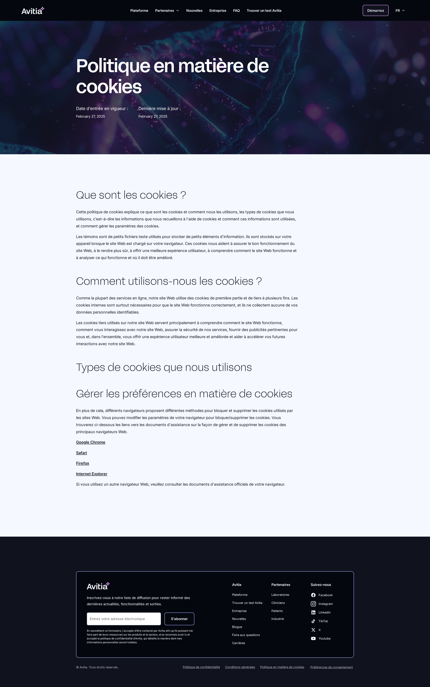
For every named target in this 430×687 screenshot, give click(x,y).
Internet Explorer (91, 473)
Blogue (237, 627)
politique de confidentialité (116, 638)
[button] (167, 10)
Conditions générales (240, 667)
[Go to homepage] (35, 10)
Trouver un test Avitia (264, 10)
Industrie (277, 619)
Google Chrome (90, 442)
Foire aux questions (246, 635)
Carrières (238, 643)
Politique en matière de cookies (282, 667)
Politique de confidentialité (201, 667)
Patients (277, 611)
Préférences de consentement (331, 667)
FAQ (236, 10)
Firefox (82, 463)
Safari (81, 452)
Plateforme (139, 10)
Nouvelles (194, 10)
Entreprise (217, 10)
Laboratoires (280, 594)
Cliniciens (278, 603)
